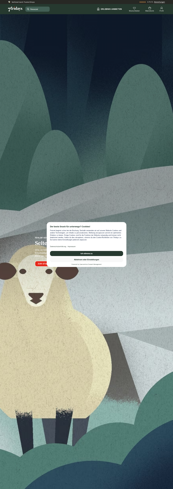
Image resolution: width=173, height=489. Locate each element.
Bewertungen (159, 2)
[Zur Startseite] (15, 9)
